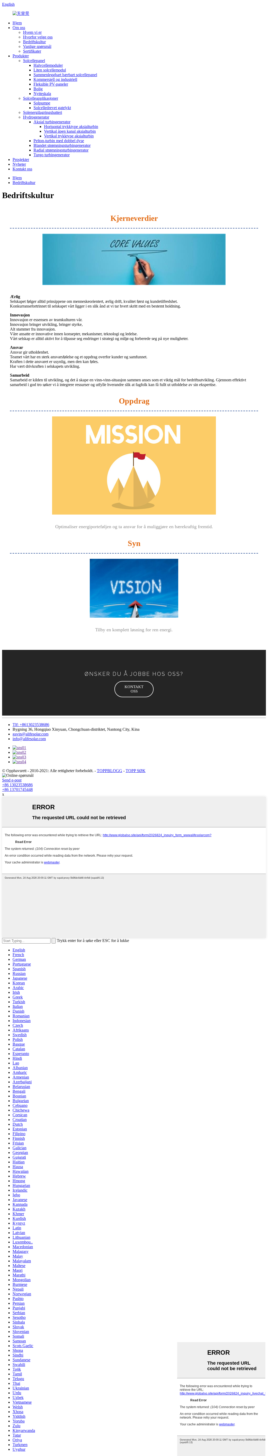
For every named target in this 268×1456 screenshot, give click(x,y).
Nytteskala (42, 93)
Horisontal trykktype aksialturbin (71, 126)
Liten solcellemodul (50, 70)
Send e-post (11, 780)
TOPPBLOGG (109, 770)
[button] (134, 689)
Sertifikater (32, 51)
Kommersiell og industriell (55, 79)
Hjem (17, 23)
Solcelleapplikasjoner (40, 98)
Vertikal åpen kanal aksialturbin (70, 131)
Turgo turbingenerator (52, 155)
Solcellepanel (34, 60)
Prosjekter (21, 159)
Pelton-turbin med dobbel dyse (59, 140)
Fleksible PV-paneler (51, 84)
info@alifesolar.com (29, 739)
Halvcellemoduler (48, 65)
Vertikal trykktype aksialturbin (69, 136)
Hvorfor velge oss (38, 37)
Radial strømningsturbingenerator (61, 150)
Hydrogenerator (36, 117)
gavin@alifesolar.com (30, 734)
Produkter (21, 56)
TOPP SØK (136, 770)
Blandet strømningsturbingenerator (62, 145)
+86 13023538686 (17, 785)
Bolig (38, 89)
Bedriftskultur (34, 42)
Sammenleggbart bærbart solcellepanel (65, 74)
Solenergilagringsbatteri (42, 112)
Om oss (19, 27)
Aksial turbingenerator (52, 122)
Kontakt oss (22, 169)
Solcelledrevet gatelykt (52, 107)
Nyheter (19, 164)
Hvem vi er (32, 32)
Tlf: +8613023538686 (31, 724)
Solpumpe (42, 103)
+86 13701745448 (17, 789)
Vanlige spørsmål (37, 46)
